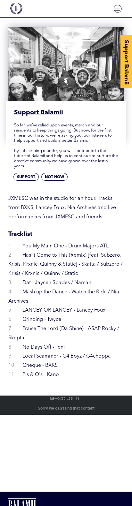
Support (26, 177)
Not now (54, 177)
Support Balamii (126, 62)
